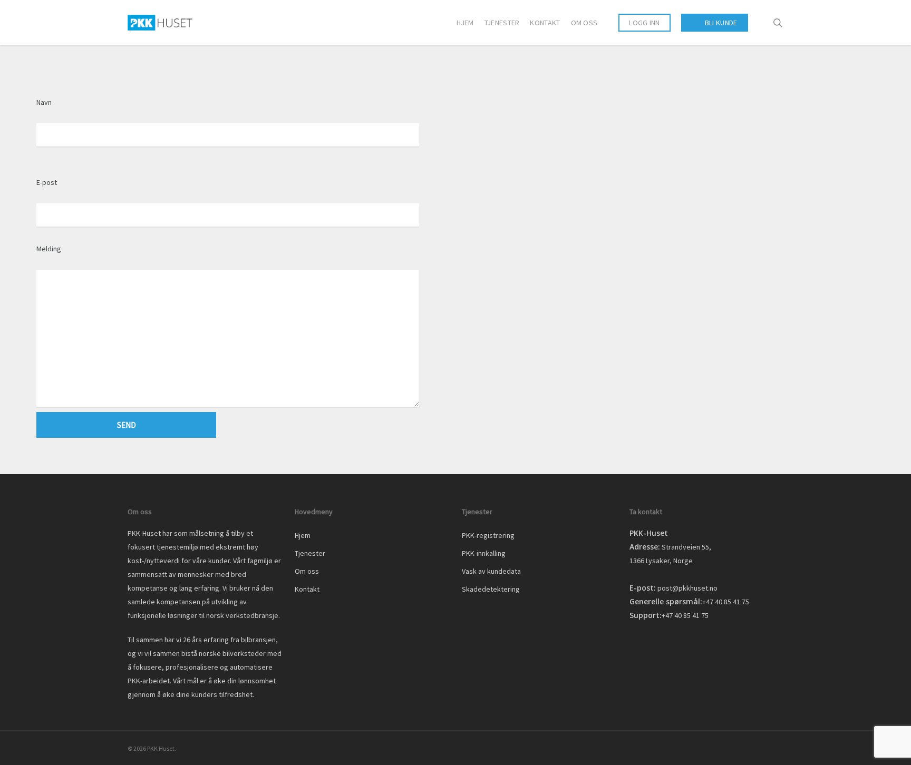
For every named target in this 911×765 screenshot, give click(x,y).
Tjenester (310, 553)
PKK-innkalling (484, 553)
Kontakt (307, 589)
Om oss (307, 571)
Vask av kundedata (491, 571)
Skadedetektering (491, 589)
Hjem (303, 535)
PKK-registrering (488, 535)
